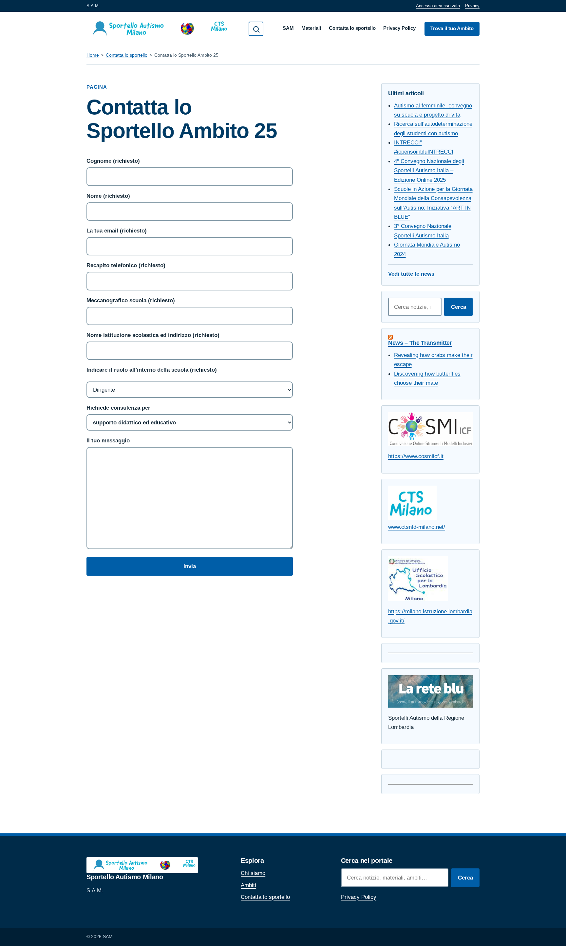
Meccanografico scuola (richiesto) (130, 300)
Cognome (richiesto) (113, 161)
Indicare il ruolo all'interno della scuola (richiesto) (151, 369)
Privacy (472, 5)
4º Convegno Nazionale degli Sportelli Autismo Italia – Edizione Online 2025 (429, 170)
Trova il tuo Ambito (452, 28)
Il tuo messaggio (108, 440)
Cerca (458, 307)
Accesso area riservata (438, 5)
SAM (288, 28)
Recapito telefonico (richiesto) (125, 265)
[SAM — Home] (156, 28)
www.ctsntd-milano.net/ (416, 527)
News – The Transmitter (420, 342)
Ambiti (248, 885)
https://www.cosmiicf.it (415, 456)
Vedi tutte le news (411, 273)
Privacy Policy (399, 28)
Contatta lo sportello (352, 28)
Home (92, 55)
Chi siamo (253, 873)
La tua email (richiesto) (116, 230)
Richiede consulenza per (118, 407)
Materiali (311, 28)
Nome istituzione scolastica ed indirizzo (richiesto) (152, 335)
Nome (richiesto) (108, 196)
